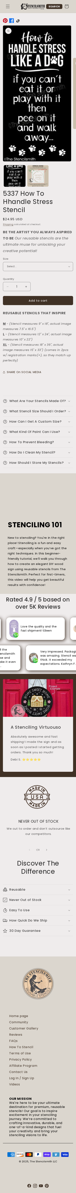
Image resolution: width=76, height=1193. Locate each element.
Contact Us (18, 1072)
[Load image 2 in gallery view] (38, 176)
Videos (14, 1084)
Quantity (8, 279)
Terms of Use (20, 1053)
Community (18, 1022)
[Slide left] (29, 850)
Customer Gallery (23, 1028)
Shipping (8, 224)
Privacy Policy (20, 1059)
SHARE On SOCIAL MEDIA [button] (24, 372)
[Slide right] (46, 850)
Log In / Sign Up (21, 1078)
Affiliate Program (23, 1065)
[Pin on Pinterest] (5, 21)
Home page (18, 1016)
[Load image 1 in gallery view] (14, 176)
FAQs (13, 1041)
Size (6, 259)
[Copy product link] (17, 21)
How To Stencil (21, 1047)
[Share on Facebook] (11, 21)
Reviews (15, 1034)
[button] (8, 6)
